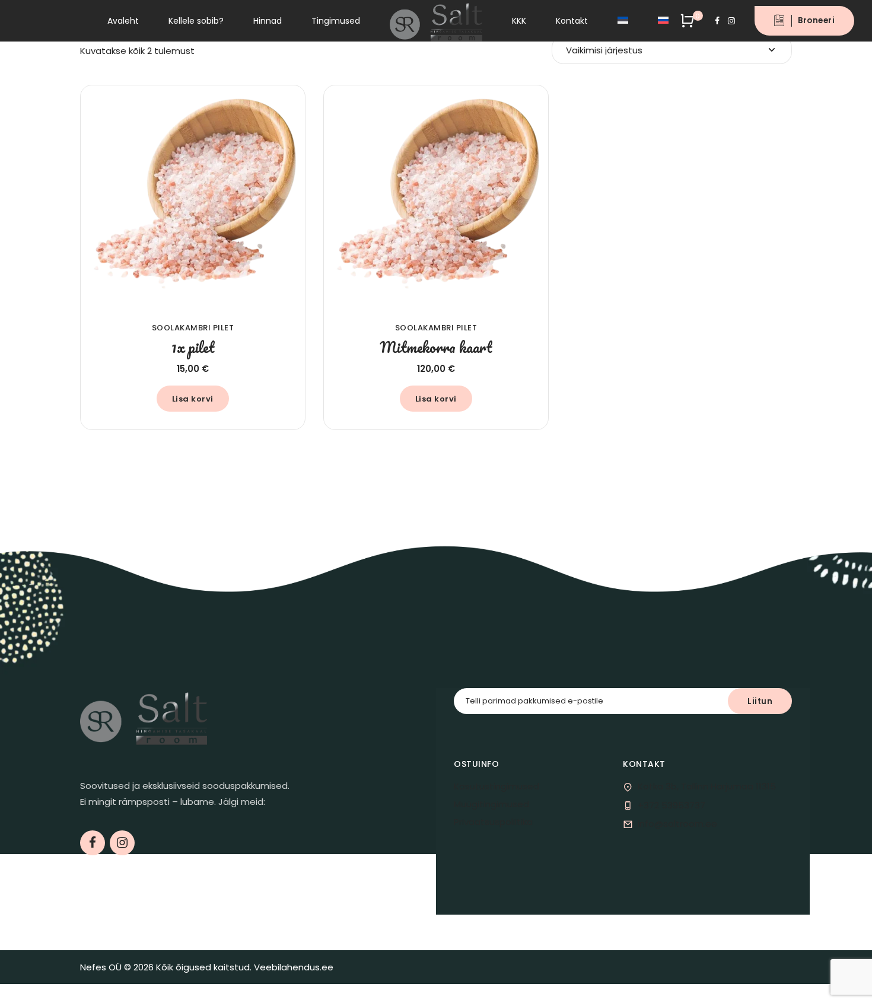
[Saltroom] (143, 716)
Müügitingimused (491, 804)
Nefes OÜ (101, 967)
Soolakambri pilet (193, 327)
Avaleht (123, 21)
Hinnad (267, 21)
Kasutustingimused (496, 786)
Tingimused (335, 21)
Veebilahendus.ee (293, 967)
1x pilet (192, 347)
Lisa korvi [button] (193, 399)
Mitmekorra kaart (436, 347)
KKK (519, 21)
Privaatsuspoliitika (493, 822)
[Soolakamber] (193, 197)
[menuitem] (623, 21)
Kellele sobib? (196, 21)
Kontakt (572, 21)
